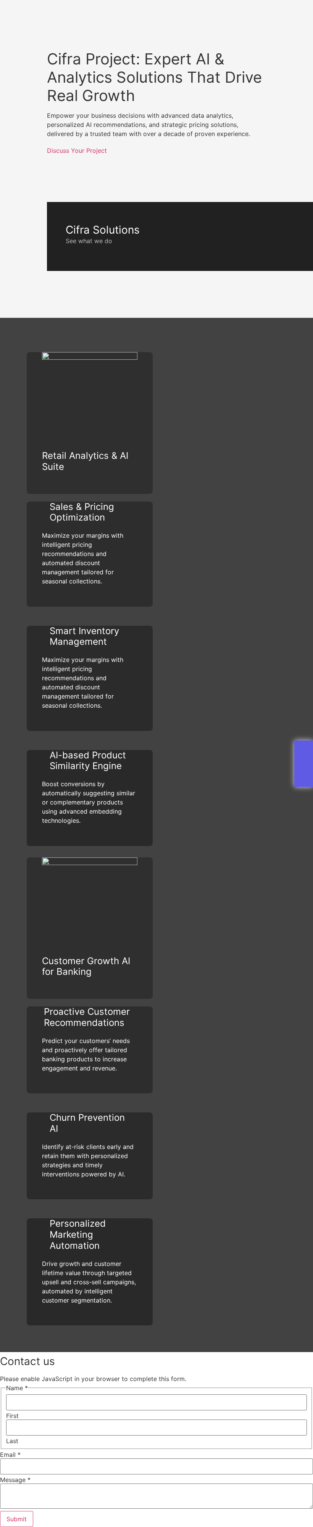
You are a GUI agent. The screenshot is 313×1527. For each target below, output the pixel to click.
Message (15, 1480)
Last (12, 1441)
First (12, 1416)
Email (10, 1455)
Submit (16, 1519)
